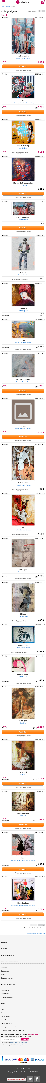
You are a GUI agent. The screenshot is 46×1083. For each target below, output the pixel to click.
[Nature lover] (23, 463)
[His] (23, 86)
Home (2, 6)
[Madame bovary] (23, 664)
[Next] (43, 11)
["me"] (23, 510)
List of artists (5, 1016)
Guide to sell (5, 994)
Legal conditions (6, 1023)
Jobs (2, 952)
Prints (3, 974)
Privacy (19, 1045)
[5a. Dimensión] (23, 36)
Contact (3, 1013)
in (29, 1068)
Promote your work (7, 997)
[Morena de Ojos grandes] (23, 169)
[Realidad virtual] (23, 801)
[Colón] (23, 329)
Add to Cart (23, 66)
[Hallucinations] (23, 889)
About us (4, 948)
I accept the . (15, 1042)
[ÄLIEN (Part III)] (23, 132)
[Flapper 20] (23, 295)
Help (2, 1009)
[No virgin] (23, 553)
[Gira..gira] (23, 703)
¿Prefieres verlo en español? (36, 933)
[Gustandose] (23, 634)
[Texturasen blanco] (23, 365)
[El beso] (23, 597)
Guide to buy (5, 971)
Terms (23, 1045)
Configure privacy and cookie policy (12, 1030)
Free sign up (5, 990)
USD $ (23, 1068)
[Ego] (23, 844)
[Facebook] (37, 1079)
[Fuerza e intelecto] (23, 208)
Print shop (4, 1020)
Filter (3, 15)
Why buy (4, 967)
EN (17, 1068)
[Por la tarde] (23, 755)
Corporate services (7, 978)
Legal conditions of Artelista (18, 1042)
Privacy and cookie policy (9, 1027)
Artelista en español (7, 955)
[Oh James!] (23, 253)
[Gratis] (23, 412)
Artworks (8, 6)
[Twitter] (30, 1079)
